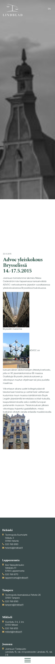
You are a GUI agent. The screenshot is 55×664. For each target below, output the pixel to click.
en (49, 9)
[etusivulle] (14, 10)
